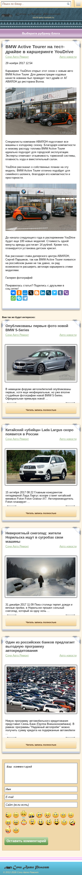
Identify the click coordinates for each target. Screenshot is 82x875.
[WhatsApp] (13, 297)
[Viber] (66, 291)
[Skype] (19, 297)
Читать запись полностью (41, 410)
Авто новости (68, 56)
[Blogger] (36, 291)
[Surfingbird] (54, 291)
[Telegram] (25, 297)
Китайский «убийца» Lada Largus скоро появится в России (39, 432)
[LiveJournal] (48, 291)
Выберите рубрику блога (41, 33)
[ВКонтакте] (13, 291)
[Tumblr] (60, 291)
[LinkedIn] (42, 291)
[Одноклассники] (19, 291)
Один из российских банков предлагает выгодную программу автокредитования (40, 646)
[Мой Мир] (25, 291)
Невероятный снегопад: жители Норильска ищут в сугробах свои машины (34, 537)
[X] (30, 291)
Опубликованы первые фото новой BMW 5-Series (36, 328)
